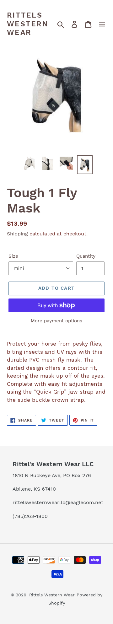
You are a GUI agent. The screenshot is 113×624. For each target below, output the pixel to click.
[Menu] (102, 24)
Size (13, 256)
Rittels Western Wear (27, 24)
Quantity (85, 256)
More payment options (56, 321)
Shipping (17, 234)
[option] (29, 163)
